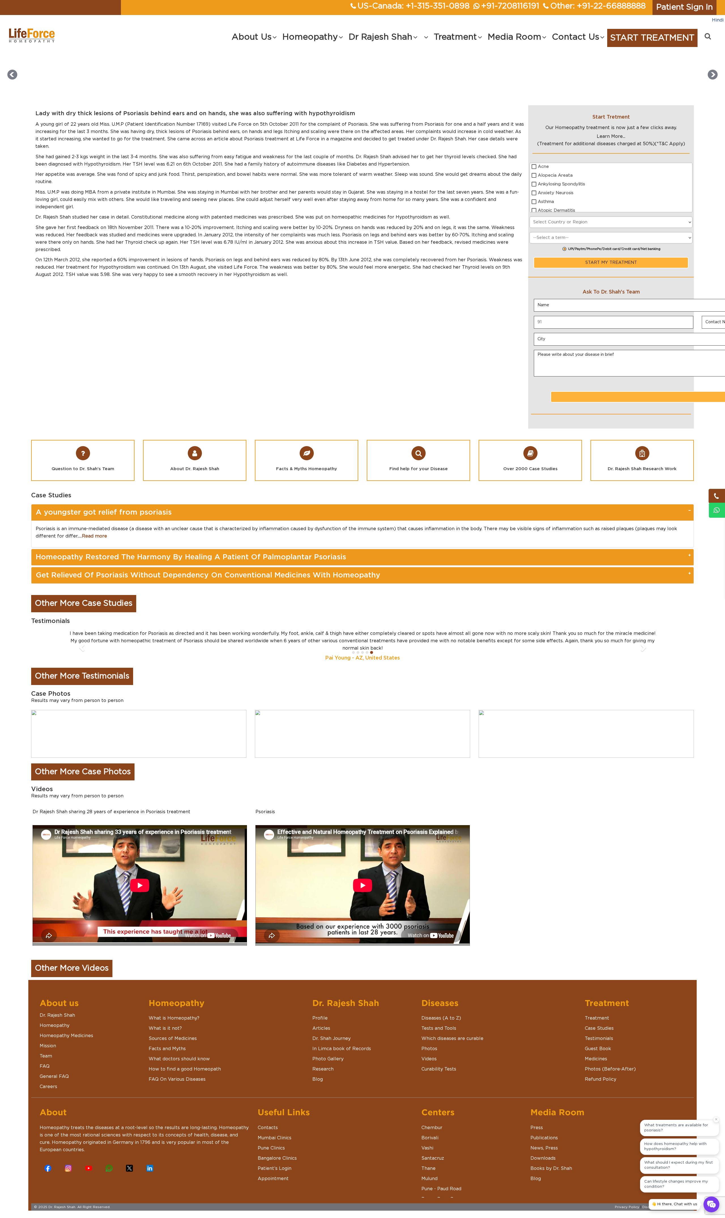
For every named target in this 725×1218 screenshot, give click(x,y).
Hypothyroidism (102, 164)
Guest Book (598, 1041)
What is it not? (165, 1021)
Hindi (718, 20)
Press (536, 1120)
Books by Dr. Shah (551, 1161)
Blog (317, 1072)
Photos (429, 1041)
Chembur (431, 1120)
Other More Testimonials (82, 669)
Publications (544, 1130)
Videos (429, 1051)
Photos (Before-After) (610, 1061)
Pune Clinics (271, 1140)
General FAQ (54, 1069)
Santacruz (432, 1151)
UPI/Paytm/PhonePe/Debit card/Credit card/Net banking (614, 249)
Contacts (268, 1120)
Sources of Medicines (173, 1031)
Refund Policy (600, 1072)
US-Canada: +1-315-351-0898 (414, 6)
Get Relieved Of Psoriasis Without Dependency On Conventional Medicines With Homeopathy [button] (208, 575)
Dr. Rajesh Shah (57, 1008)
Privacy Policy (627, 1199)
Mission (48, 1038)
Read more (94, 536)
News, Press (544, 1140)
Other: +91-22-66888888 (598, 6)
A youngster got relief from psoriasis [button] (104, 512)
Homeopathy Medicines (66, 1028)
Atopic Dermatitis (556, 210)
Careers (48, 1079)
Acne (543, 166)
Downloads (543, 1151)
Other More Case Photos (83, 765)
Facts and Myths (167, 1041)
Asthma (546, 202)
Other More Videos (72, 961)
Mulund (429, 1171)
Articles (321, 1021)
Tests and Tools (438, 1021)
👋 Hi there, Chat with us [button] (674, 1204)
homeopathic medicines (359, 217)
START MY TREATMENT (611, 262)
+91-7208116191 (510, 6)
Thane (428, 1161)
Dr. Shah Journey (331, 1031)
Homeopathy (54, 1018)
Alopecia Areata (555, 175)
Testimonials (599, 1031)
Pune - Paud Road (441, 1181)
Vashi (427, 1140)
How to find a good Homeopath (185, 1061)
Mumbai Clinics (274, 1130)
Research (323, 1061)
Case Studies (599, 1021)
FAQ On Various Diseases (177, 1072)
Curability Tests (438, 1061)
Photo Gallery (328, 1051)
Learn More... (611, 136)
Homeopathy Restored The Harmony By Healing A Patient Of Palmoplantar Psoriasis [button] (191, 557)
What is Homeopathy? (174, 1011)
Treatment (597, 1011)
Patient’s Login (274, 1161)
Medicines (596, 1051)
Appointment (273, 1171)
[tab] (362, 512)
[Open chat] (711, 1204)
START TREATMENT (652, 38)
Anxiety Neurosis (555, 193)
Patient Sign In (684, 7)
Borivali (429, 1130)
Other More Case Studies (84, 603)
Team (46, 1048)
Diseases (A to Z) (441, 1011)
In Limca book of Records (341, 1041)
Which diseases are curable (452, 1031)
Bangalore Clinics (277, 1151)
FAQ (45, 1059)
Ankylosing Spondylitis (561, 184)
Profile (320, 1011)
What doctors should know (179, 1051)
